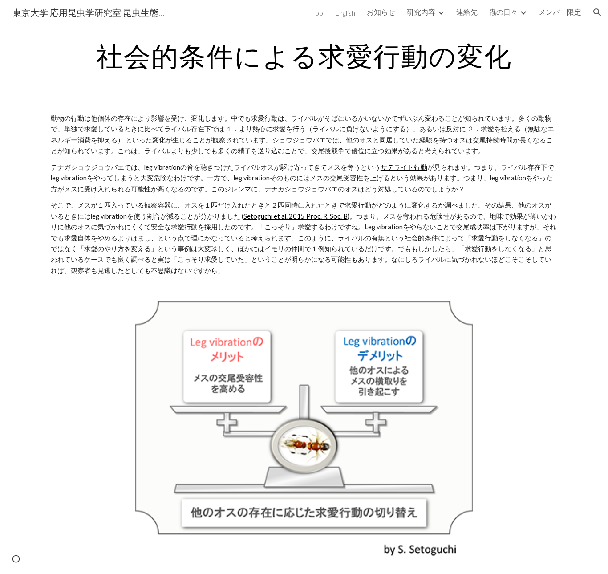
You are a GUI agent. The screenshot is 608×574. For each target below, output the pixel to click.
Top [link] (317, 12)
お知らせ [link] (381, 12)
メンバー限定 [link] (560, 12)
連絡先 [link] (467, 12)
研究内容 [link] (421, 12)
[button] (597, 12)
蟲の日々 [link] (503, 12)
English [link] (345, 12)
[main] (304, 55)
